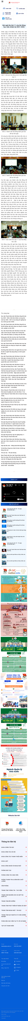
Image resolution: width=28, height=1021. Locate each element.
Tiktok (17, 970)
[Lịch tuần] (20, 13)
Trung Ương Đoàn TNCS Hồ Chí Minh (7, 829)
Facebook (18, 961)
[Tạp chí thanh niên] (7, 18)
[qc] (14, 790)
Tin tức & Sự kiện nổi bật (5, 965)
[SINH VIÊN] (7, 8)
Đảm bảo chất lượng (5, 983)
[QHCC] (14, 619)
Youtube (18, 964)
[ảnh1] (14, 726)
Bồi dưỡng (3, 961)
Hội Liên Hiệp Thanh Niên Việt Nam (21, 830)
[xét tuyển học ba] (14, 654)
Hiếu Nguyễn (12, 1012)
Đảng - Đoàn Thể (5, 967)
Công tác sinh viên (5, 985)
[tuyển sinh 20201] (14, 690)
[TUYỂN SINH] (20, 8)
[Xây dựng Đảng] (14, 755)
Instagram (18, 967)
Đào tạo (3, 980)
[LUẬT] (14, 584)
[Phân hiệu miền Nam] (7, 13)
